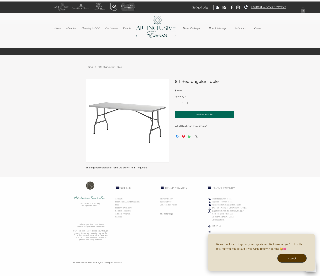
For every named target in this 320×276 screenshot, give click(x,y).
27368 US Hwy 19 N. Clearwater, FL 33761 (229, 207)
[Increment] (188, 103)
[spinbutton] (183, 103)
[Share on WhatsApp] (190, 136)
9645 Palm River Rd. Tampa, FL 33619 (228, 210)
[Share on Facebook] (177, 136)
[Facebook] (231, 7)
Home (89, 67)
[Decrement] (178, 103)
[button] (303, 10)
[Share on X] (196, 136)
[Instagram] (238, 7)
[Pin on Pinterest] (184, 136)
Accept (292, 258)
